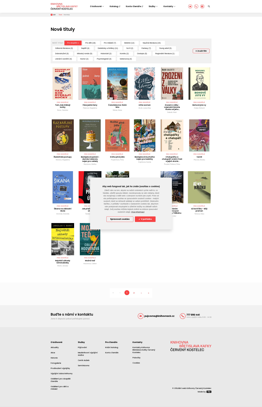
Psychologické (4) (104, 59)
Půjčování (82, 347)
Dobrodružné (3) (62, 54)
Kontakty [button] (168, 6)
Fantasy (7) (146, 48)
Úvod (60, 14)
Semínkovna (83, 365)
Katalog (114, 6)
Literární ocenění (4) (63, 59)
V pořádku (146, 219)
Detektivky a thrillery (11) (108, 48)
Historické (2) (106, 54)
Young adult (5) (165, 48)
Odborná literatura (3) (64, 48)
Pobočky (136, 357)
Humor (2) (84, 59)
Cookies (136, 363)
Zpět (54, 14)
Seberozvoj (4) (126, 59)
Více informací (137, 212)
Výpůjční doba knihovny (61, 373)
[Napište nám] (190, 6)
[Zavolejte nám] (196, 6)
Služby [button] (152, 6)
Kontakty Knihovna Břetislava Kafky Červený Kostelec (144, 350)
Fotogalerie (56, 363)
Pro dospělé (72, 43)
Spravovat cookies (120, 219)
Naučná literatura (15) (152, 43)
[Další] (141, 293)
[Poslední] (148, 293)
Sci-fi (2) (129, 48)
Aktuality (55, 347)
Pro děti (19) (90, 43)
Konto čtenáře (133, 6)
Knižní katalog (111, 347)
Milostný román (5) (84, 54)
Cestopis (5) (142, 54)
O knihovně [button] (96, 6)
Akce (53, 352)
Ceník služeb (83, 360)
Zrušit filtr (202, 51)
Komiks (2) (124, 54)
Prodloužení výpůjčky (60, 368)
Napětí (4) (85, 48)
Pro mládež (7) (110, 43)
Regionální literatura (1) (164, 54)
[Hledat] (208, 6)
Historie (54, 358)
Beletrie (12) (129, 43)
